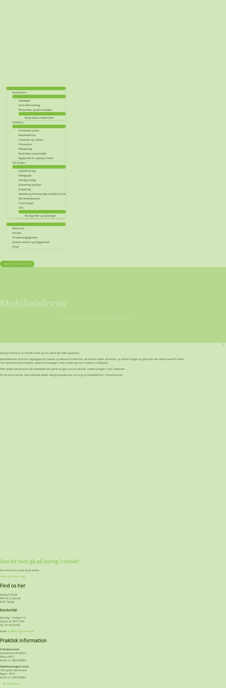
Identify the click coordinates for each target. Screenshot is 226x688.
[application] (21, 84)
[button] (17, 264)
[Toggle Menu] (36, 88)
